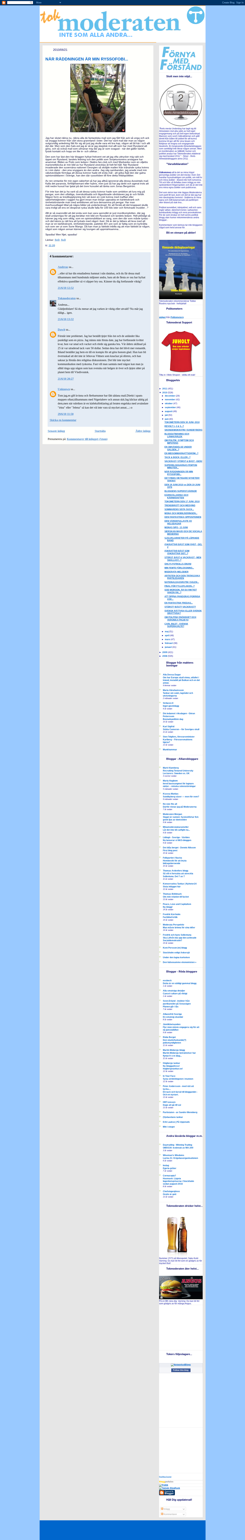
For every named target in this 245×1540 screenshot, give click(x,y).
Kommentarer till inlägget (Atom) (87, 439)
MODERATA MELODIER (176, 572)
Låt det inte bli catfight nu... (176, 830)
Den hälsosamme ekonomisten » (179, 962)
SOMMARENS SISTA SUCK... (179, 509)
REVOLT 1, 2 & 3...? (174, 426)
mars (168, 639)
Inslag (166, 1165)
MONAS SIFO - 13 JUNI (176, 527)
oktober (169, 403)
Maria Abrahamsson (173, 690)
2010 (165, 392)
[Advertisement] (181, 1327)
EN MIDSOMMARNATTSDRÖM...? (181, 453)
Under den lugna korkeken (176, 957)
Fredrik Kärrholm (171, 914)
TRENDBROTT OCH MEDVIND (179, 505)
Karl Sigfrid (168, 726)
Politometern (177, 317)
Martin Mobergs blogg (174, 1050)
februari (169, 643)
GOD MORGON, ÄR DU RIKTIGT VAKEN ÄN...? (180, 591)
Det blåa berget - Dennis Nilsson (179, 847)
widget (162, 317)
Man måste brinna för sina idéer (179, 927)
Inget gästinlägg (171, 706)
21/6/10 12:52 (66, 287)
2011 (165, 388)
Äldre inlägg (142, 430)
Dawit (61, 329)
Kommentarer (170, 1514)
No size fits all (170, 804)
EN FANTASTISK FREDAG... (178, 603)
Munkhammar (170, 749)
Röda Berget (169, 1037)
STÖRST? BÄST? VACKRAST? (180, 607)
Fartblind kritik (170, 917)
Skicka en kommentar (63, 420)
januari (168, 647)
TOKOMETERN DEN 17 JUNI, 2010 (182, 501)
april (167, 635)
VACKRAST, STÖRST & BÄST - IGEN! (183, 461)
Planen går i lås (170, 1006)
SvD (57, 240)
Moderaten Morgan (172, 814)
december (170, 396)
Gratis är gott (169, 1194)
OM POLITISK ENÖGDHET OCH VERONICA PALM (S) (180, 618)
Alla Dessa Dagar (172, 674)
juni (167, 419)
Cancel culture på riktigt (175, 993)
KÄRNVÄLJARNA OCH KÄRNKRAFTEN (176, 496)
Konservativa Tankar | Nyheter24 (180, 884)
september (170, 407)
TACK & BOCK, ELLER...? (177, 457)
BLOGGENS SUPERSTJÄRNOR (180, 491)
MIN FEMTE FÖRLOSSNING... (179, 568)
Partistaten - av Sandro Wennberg (180, 1112)
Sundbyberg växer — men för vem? (181, 796)
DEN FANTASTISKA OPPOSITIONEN (182, 517)
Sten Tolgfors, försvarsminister (179, 736)
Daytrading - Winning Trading (177, 1145)
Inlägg (166, 1509)
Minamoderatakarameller (176, 827)
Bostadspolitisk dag (173, 719)
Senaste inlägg (56, 430)
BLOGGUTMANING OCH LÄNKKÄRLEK (176, 435)
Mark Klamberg (171, 768)
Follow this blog (181, 1370)
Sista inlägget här (172, 886)
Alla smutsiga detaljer (174, 990)
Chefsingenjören (171, 1191)
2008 (165, 656)
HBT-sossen (169, 1102)
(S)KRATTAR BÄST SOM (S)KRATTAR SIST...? (176, 552)
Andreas (63, 266)
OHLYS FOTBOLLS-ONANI (177, 564)
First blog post (170, 850)
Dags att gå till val (172, 1105)
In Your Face (169, 1076)
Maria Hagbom (170, 780)
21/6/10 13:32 (66, 319)
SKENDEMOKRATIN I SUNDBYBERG (183, 430)
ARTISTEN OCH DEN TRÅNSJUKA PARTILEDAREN (182, 577)
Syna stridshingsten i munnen (178, 1079)
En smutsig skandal (173, 1017)
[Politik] (163, 1485)
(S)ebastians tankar (173, 1117)
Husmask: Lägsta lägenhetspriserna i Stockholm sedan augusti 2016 (178, 1181)
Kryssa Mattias (170, 794)
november (170, 399)
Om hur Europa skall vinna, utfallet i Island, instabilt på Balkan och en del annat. (181, 680)
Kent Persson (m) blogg (175, 948)
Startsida (100, 430)
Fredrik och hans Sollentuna (177, 935)
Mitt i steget (169, 1127)
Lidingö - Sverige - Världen (176, 837)
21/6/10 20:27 (66, 378)
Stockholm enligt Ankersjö (176, 952)
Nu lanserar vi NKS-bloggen (177, 840)
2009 (165, 652)
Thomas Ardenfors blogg (175, 870)
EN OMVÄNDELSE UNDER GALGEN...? (178, 448)
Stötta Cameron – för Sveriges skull (181, 729)
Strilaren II (168, 703)
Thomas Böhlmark (172, 894)
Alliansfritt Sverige (172, 1014)
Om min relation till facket (176, 897)
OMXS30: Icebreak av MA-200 (178, 1148)
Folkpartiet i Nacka (172, 858)
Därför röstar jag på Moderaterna (180, 807)
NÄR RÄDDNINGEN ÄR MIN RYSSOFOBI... (86, 59)
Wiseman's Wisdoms (173, 1155)
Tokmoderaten (67, 298)
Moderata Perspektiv (173, 924)
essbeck (167, 980)
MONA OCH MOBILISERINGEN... (180, 513)
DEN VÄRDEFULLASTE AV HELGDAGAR (178, 522)
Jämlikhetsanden (171, 1024)
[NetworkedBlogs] (181, 1364)
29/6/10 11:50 (66, 413)
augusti (169, 411)
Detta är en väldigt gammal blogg (179, 983)
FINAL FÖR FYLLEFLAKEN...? (179, 586)
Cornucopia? (169, 1175)
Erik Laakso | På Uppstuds (176, 1122)
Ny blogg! (168, 907)
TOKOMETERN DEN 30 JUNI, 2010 (182, 422)
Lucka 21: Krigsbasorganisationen (180, 1158)
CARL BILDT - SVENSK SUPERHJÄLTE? (176, 625)
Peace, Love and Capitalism (177, 904)
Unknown (64, 389)
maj (167, 631)
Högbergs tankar (171, 1063)
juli (166, 415)
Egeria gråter (169, 1168)
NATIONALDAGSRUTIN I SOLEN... (181, 582)
